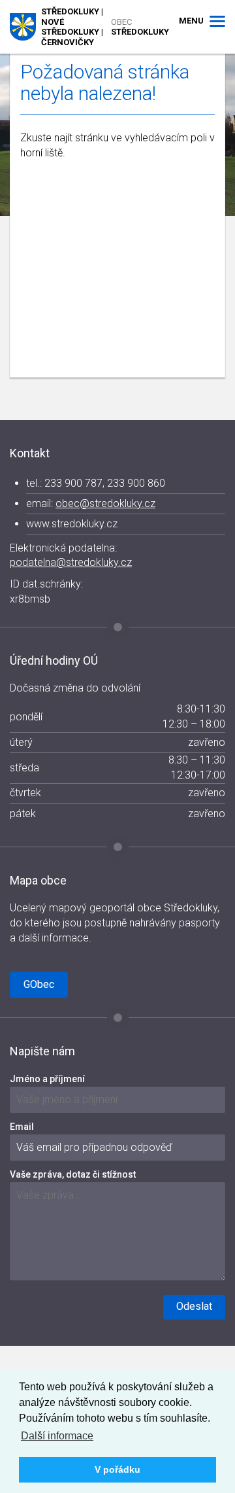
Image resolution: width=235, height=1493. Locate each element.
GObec (39, 984)
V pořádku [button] (117, 1469)
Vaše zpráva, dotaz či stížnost (73, 1174)
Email (22, 1126)
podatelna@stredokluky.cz (71, 562)
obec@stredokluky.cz (105, 503)
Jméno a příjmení (47, 1079)
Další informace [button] (57, 1435)
